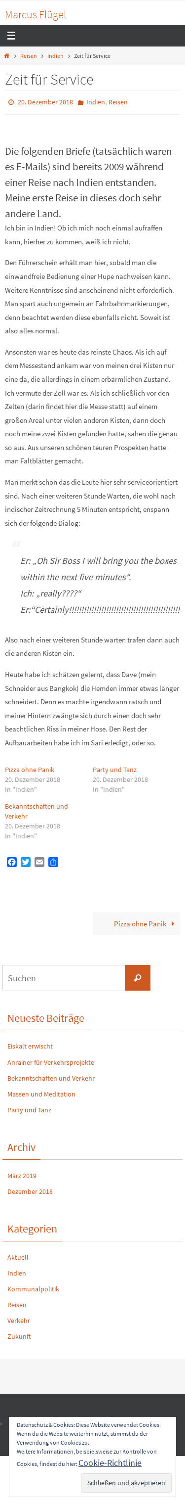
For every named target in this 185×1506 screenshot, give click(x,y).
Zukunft (19, 1334)
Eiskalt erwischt (30, 1044)
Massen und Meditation (41, 1091)
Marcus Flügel (35, 14)
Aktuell (18, 1254)
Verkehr (18, 1318)
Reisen (28, 55)
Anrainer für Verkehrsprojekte (50, 1059)
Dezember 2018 (30, 1189)
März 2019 (22, 1173)
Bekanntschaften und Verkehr (51, 1075)
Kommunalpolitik (33, 1286)
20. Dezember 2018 (45, 101)
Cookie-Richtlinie (110, 1462)
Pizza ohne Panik (29, 767)
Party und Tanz (115, 767)
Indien (55, 55)
